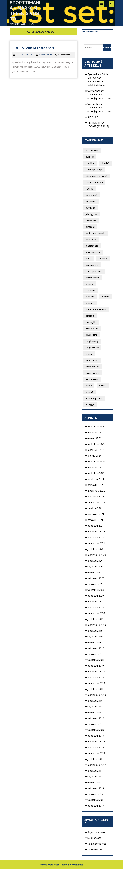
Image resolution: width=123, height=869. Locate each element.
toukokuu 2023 (96, 473)
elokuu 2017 (94, 782)
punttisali (90, 290)
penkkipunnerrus (94, 271)
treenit (89, 353)
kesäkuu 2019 (95, 654)
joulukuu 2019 (95, 619)
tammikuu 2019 (96, 683)
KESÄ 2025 (93, 117)
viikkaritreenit (92, 372)
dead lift (90, 163)
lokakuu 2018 (95, 700)
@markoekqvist (90, 31)
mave (88, 258)
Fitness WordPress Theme (54, 864)
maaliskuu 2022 (96, 490)
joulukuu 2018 (95, 689)
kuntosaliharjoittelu (95, 233)
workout (90, 404)
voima (89, 385)
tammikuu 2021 (96, 543)
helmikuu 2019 (95, 677)
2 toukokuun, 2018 (25, 55)
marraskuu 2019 (96, 625)
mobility (103, 258)
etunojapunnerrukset (96, 175)
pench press (92, 264)
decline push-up (94, 169)
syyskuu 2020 (95, 566)
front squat (91, 194)
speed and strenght (96, 309)
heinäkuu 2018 (95, 718)
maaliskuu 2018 (96, 741)
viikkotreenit (92, 379)
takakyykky (91, 322)
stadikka (90, 315)
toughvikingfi (92, 347)
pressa (89, 283)
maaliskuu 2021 (96, 531)
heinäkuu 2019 (95, 648)
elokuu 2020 (94, 572)
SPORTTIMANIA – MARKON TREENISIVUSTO (25, 10)
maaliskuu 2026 (96, 432)
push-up (90, 296)
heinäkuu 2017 (95, 788)
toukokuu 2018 (96, 730)
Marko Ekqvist (46, 55)
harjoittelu (91, 201)
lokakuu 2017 (95, 770)
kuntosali (90, 226)
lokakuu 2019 (95, 630)
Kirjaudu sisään (96, 832)
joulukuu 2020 (95, 549)
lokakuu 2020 (95, 560)
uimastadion (92, 360)
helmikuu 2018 (95, 747)
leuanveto (91, 239)
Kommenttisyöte (96, 843)
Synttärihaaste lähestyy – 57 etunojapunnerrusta (99, 94)
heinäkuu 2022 (95, 485)
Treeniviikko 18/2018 (33, 48)
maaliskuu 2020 (96, 601)
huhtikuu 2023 (95, 479)
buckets (90, 156)
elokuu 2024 (94, 455)
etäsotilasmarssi (94, 182)
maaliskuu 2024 (96, 467)
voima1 (103, 385)
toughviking (91, 334)
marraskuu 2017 (96, 765)
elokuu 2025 (94, 438)
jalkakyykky (91, 214)
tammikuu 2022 (96, 502)
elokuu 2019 (94, 642)
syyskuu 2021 (95, 508)
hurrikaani (90, 207)
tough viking (92, 341)
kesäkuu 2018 (95, 724)
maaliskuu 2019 (96, 671)
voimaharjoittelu (94, 398)
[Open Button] (101, 4)
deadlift (105, 163)
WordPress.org (95, 849)
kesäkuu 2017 (95, 794)
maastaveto (92, 245)
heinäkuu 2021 (95, 514)
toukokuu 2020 (96, 590)
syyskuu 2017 (95, 776)
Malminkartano (93, 252)
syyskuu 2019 (95, 636)
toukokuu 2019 (96, 660)
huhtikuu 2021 (95, 525)
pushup (105, 296)
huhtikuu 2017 (95, 805)
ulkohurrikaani (92, 366)
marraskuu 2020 (96, 555)
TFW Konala (92, 328)
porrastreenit (93, 277)
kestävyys (91, 220)
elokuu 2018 (94, 712)
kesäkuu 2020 (95, 584)
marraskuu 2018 (96, 695)
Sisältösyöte (94, 838)
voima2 (89, 392)
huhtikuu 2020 (95, 595)
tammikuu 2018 (96, 753)
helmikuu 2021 (95, 537)
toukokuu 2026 (96, 426)
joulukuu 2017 (95, 759)
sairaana (90, 303)
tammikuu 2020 (96, 613)
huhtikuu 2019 (95, 665)
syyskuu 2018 (95, 706)
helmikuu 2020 (95, 607)
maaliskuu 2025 (96, 450)
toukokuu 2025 (96, 444)
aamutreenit (92, 150)
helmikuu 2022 (95, 496)
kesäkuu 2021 (95, 520)
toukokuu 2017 (96, 800)
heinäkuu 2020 (95, 578)
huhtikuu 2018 (95, 735)
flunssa (89, 188)
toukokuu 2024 (96, 461)
